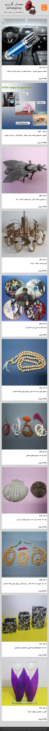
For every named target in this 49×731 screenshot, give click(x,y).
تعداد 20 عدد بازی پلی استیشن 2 (36, 328)
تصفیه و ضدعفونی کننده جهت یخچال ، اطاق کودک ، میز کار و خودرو (26, 135)
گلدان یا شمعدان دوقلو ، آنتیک (37, 712)
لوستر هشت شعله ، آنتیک (38, 264)
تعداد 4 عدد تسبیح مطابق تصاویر (36, 456)
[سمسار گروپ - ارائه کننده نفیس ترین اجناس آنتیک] (21, 7)
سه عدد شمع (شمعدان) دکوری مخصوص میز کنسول (31, 648)
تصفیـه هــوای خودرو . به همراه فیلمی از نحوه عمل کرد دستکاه (27, 71)
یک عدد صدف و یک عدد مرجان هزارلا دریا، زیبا (32, 520)
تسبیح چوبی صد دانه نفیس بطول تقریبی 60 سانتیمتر (30, 392)
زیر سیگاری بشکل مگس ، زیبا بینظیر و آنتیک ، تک (31, 199)
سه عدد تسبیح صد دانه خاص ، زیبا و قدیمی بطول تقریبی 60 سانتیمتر (25, 584)
